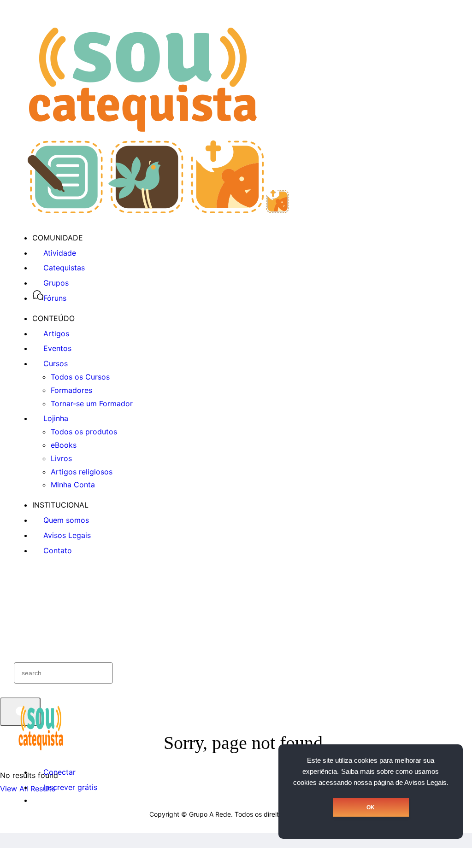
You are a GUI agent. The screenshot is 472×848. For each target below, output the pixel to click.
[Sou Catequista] (158, 210)
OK (370, 807)
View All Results (27, 788)
